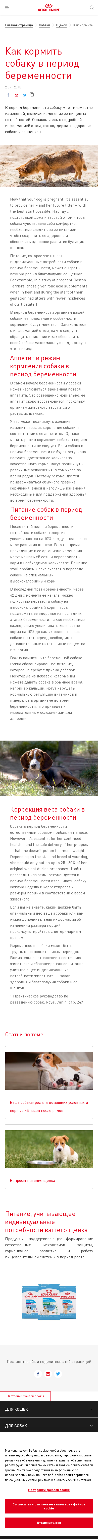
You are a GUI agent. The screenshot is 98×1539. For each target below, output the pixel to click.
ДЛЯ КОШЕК (16, 1409)
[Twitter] (25, 95)
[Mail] (16, 95)
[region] (49, 1484)
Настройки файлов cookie (25, 1396)
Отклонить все (49, 1523)
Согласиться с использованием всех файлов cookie (49, 1506)
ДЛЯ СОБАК (16, 1425)
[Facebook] (8, 95)
